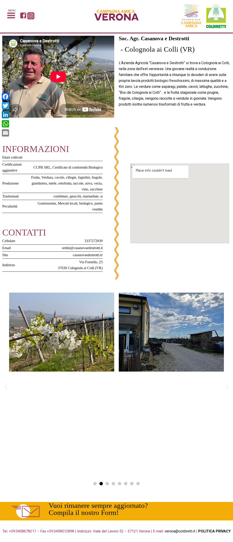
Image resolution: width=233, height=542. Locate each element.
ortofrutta (64, 183)
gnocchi (75, 196)
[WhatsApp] (5, 123)
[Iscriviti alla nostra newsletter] (25, 511)
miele (52, 183)
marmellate (91, 196)
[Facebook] (5, 96)
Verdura (47, 177)
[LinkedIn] (5, 114)
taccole (78, 183)
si (101, 196)
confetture (60, 196)
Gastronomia (47, 203)
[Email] (5, 132)
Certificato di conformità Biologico (78, 167)
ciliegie (71, 177)
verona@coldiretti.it (180, 531)
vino (85, 189)
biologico (86, 203)
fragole (97, 177)
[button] (95, 483)
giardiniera (39, 183)
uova (88, 183)
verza (98, 183)
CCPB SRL (42, 167)
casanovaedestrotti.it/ (88, 255)
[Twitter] (5, 105)
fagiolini (84, 177)
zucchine (96, 189)
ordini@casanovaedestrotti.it (82, 248)
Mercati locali (67, 203)
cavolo (59, 177)
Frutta (35, 177)
